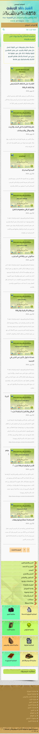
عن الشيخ (34, 710)
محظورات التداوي (31, 718)
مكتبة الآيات (11, 630)
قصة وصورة (28, 592)
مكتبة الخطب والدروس (11, 645)
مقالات (30, 599)
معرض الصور (33, 702)
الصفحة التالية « (16, 550)
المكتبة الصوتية (32, 691)
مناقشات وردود (27, 581)
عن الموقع (33, 713)
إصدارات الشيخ (32, 707)
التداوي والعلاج (27, 577)
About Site (29, 603)
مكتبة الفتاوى (29, 630)
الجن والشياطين (27, 563)
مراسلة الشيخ (32, 705)
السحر (31, 570)
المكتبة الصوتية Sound (29, 614)
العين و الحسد (27, 566)
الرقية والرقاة (28, 585)
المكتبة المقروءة (11, 660)
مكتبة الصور (11, 614)
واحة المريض (28, 588)
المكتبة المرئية (29, 645)
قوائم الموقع (30, 25)
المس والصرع (28, 574)
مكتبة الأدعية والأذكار (29, 660)
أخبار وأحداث (28, 596)
